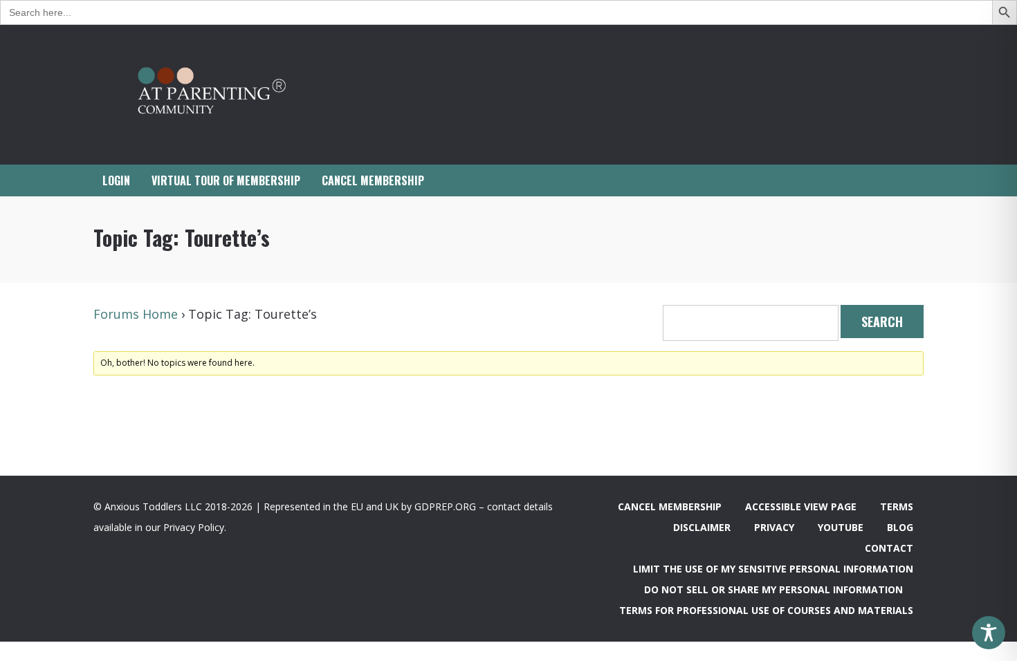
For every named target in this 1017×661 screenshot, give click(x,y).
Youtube (840, 527)
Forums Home (135, 314)
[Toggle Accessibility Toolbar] (989, 633)
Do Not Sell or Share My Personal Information (773, 589)
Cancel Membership (670, 506)
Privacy (774, 527)
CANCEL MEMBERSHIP (373, 180)
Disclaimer (702, 527)
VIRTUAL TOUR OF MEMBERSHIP (226, 180)
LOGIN (116, 180)
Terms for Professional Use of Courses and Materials (766, 610)
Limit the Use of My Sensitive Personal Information (773, 568)
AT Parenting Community (231, 94)
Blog (900, 527)
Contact (889, 548)
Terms (896, 506)
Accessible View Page (800, 506)
